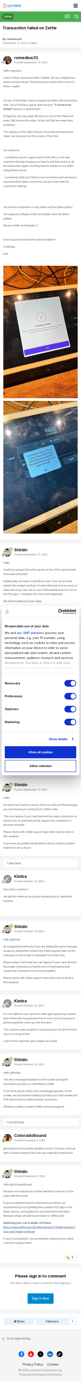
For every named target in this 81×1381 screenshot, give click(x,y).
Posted (30, 62)
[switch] (70, 696)
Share (20, 1321)
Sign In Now (40, 1298)
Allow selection (40, 766)
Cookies (53, 1364)
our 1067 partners (30, 633)
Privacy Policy (32, 1364)
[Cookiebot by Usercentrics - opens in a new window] (58, 611)
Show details (58, 739)
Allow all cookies (40, 752)
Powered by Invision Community (40, 1374)
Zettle (33, 43)
